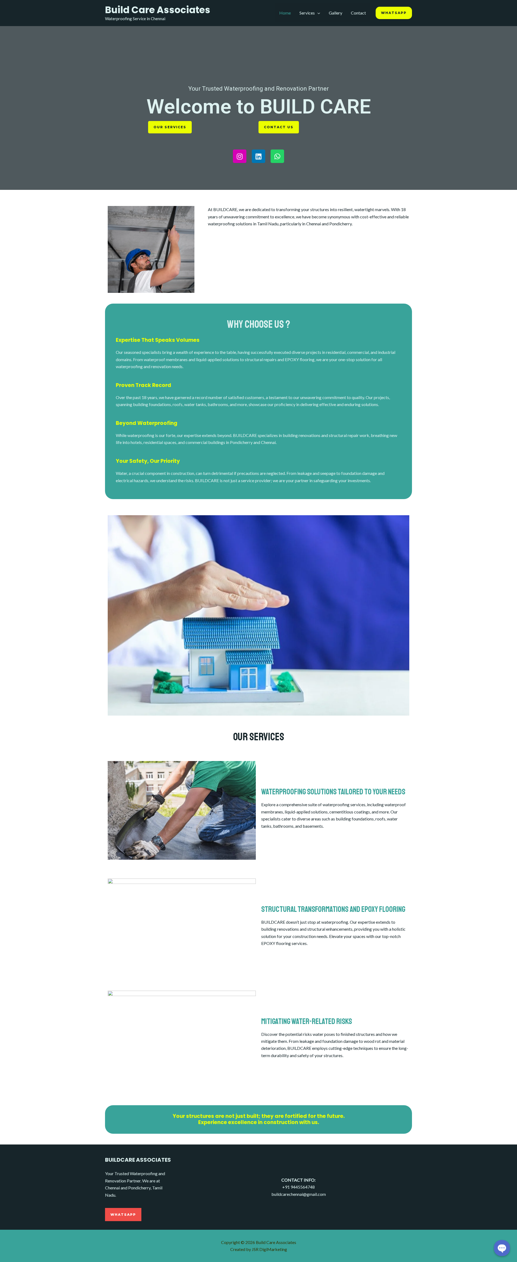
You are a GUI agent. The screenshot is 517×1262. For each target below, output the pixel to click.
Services (307, 12)
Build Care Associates (157, 9)
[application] (317, 12)
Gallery (335, 12)
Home (285, 12)
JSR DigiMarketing (269, 1249)
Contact (358, 12)
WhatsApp (123, 1215)
